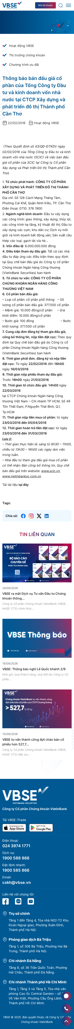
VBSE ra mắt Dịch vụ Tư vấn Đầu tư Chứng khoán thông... (34, 596)
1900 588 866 (15, 858)
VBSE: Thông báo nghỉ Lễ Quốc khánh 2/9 (34, 669)
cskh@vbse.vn (16, 882)
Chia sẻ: (12, 516)
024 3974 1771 (16, 845)
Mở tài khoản (45, 5)
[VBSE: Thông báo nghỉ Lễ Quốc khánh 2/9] (37, 638)
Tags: (6, 503)
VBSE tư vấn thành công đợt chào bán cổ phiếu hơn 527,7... (33, 742)
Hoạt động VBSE (21, 46)
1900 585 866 (15, 870)
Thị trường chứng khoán (27, 55)
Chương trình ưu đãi (24, 65)
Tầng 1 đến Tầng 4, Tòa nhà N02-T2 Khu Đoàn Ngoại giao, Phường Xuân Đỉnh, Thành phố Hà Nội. (38, 925)
